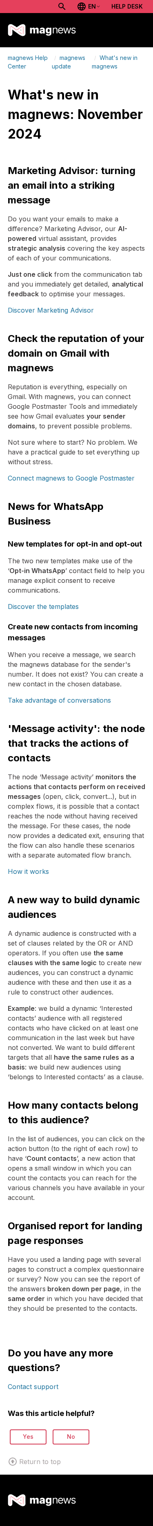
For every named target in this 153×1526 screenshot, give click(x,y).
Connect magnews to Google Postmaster (71, 478)
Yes (28, 1436)
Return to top (40, 1462)
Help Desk (127, 6)
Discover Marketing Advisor (51, 310)
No (71, 1436)
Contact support (33, 1387)
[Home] (42, 30)
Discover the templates (43, 606)
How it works (28, 871)
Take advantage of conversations (59, 700)
